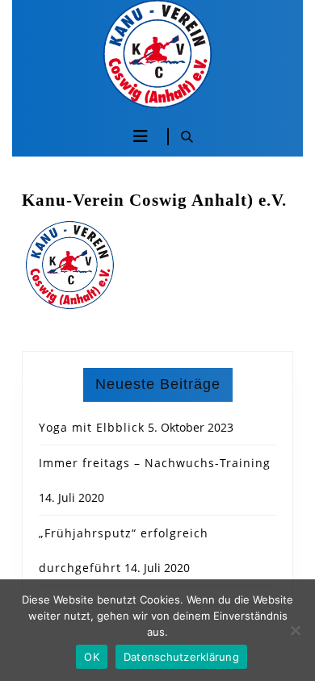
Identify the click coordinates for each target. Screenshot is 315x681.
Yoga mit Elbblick (92, 427)
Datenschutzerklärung (181, 656)
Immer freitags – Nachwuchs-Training (155, 462)
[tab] (140, 136)
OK (91, 656)
